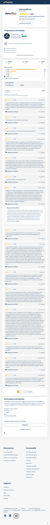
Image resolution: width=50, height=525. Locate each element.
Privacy (23, 508)
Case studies (7, 495)
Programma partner (9, 490)
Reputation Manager (31, 466)
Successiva (29, 391)
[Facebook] (4, 432)
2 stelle (7, 75)
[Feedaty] (8, 2)
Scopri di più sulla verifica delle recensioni (24, 55)
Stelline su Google (30, 471)
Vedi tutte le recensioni (12, 78)
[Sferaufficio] (10, 13)
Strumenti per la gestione (32, 469)
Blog (5, 493)
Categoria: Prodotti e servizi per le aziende (14, 421)
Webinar (6, 498)
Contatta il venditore (25, 429)
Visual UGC (29, 463)
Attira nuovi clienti (8, 452)
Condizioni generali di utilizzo (11, 508)
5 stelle (7, 69)
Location (28, 460)
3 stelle (7, 73)
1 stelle (7, 76)
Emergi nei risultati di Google (11, 455)
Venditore (7, 90)
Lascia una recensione (25, 23)
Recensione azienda (31, 452)
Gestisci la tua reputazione (10, 457)
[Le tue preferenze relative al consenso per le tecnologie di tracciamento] (47, 522)
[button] (25, 44)
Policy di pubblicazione (34, 508)
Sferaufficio (25, 9)
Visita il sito (25, 425)
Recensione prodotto (31, 455)
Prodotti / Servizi (16, 90)
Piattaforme (29, 477)
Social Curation (30, 474)
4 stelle (8, 71)
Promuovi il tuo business (10, 460)
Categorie (6, 487)
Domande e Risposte (31, 457)
